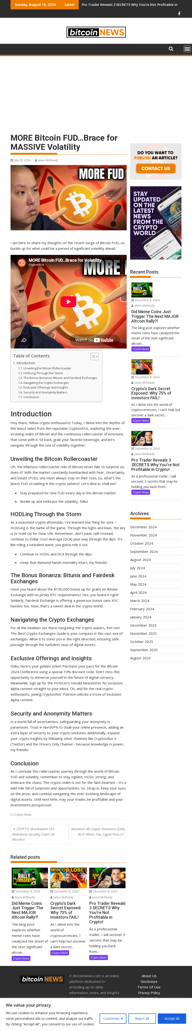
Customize (111, 1018)
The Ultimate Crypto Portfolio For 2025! (114, 4)
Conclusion (31, 397)
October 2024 (141, 543)
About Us (149, 975)
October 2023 (141, 641)
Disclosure (149, 981)
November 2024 (143, 535)
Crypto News (22, 815)
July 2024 (137, 567)
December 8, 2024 (27, 891)
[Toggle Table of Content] (92, 356)
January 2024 (140, 617)
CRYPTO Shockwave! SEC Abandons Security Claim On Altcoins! (33, 834)
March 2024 (139, 600)
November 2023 (143, 633)
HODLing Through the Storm (43, 373)
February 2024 (142, 608)
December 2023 (143, 625)
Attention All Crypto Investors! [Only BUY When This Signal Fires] (98, 831)
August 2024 (140, 559)
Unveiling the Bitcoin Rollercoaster (47, 368)
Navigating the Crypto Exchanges (46, 383)
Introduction (25, 363)
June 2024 (138, 576)
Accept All (172, 1018)
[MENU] (187, 49)
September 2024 (144, 551)
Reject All (142, 1018)
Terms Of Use (149, 987)
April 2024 (138, 592)
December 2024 (143, 527)
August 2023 (140, 658)
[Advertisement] (96, 92)
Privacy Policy (149, 992)
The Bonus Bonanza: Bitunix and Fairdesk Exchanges (60, 378)
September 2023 (144, 649)
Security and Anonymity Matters (45, 392)
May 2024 (138, 584)
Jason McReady (48, 160)
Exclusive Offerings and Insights (45, 387)
